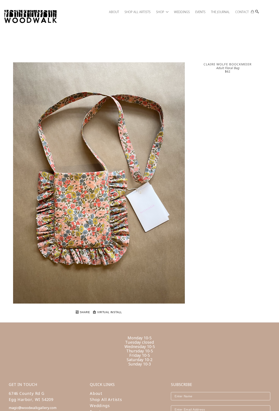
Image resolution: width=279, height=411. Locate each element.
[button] (162, 12)
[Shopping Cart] (252, 11)
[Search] (257, 11)
